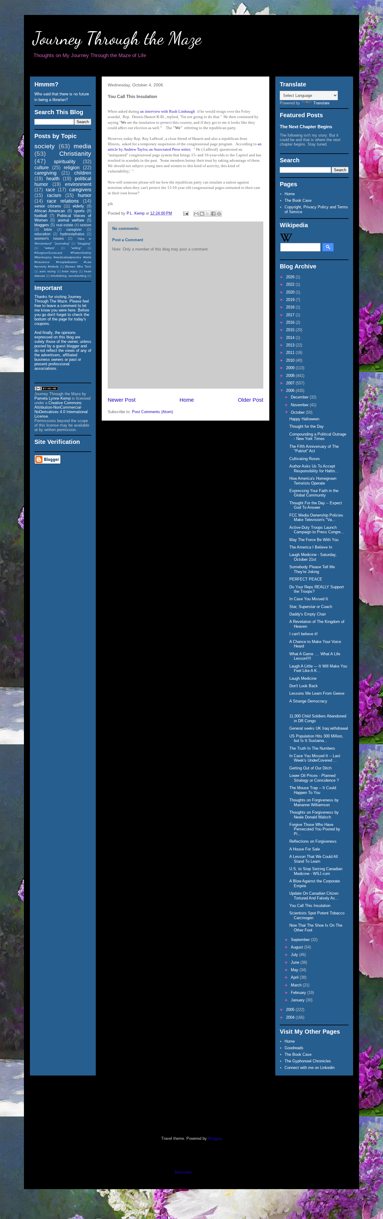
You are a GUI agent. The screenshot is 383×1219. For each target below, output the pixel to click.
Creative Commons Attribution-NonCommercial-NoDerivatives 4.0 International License (61, 409)
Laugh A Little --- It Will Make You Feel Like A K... (318, 668)
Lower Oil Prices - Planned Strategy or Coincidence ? (314, 778)
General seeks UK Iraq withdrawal (318, 728)
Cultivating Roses (304, 458)
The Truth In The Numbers (312, 748)
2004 (291, 1017)
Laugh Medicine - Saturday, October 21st (313, 557)
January (298, 1000)
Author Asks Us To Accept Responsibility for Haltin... (313, 468)
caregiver (74, 229)
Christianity (75, 153)
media (82, 146)
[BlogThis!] (202, 214)
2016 (291, 322)
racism (54, 195)
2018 (291, 307)
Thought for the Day (306, 426)
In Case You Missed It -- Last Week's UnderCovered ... (314, 758)
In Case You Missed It (308, 599)
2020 (291, 292)
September (301, 939)
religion (72, 167)
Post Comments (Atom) (152, 412)
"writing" (76, 248)
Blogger (214, 1138)
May (295, 970)
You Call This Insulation (309, 905)
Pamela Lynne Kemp (52, 398)
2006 (291, 390)
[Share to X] (208, 214)
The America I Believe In (310, 547)
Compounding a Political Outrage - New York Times (317, 436)
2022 (291, 284)
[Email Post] (185, 213)
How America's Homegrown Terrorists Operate (312, 480)
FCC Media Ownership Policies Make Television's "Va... (316, 517)
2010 (291, 360)
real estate (64, 225)
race (50, 189)
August (297, 947)
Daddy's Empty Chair (307, 614)
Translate (321, 103)
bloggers (41, 225)
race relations (63, 201)
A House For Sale (304, 849)
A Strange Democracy (308, 701)
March (297, 985)
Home (187, 400)
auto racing (47, 271)
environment (78, 184)
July (295, 954)
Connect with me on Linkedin (310, 1067)
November (300, 405)
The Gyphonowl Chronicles (308, 1061)
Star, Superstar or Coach (310, 606)
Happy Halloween (304, 419)
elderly (78, 206)
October (298, 412)
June (295, 962)
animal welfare (71, 220)
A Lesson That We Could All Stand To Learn (313, 859)
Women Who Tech (78, 266)
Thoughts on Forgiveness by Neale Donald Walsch (314, 814)
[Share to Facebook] (213, 214)
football (40, 215)
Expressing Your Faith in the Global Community (313, 493)
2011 (291, 352)
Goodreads (294, 1048)
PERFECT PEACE (305, 579)
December (300, 397)
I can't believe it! (303, 634)
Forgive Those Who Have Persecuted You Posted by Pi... (314, 829)
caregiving (45, 172)
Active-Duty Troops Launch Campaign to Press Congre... (316, 529)
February (299, 992)
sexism (85, 225)
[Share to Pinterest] (219, 214)
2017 (291, 315)
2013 (291, 345)
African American (49, 211)
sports (79, 211)
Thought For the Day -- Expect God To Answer (315, 505)
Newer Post (122, 400)
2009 (291, 368)
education (42, 234)
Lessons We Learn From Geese (316, 693)
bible (48, 229)
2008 (291, 375)
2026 (291, 277)
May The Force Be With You (313, 539)
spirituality (64, 161)
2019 (291, 299)
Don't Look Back (303, 686)
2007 (291, 383)
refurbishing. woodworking (68, 275)
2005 (291, 1009)
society (44, 146)
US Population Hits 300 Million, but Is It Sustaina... (316, 738)
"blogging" (84, 243)
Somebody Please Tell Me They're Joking (312, 569)
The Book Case (298, 200)
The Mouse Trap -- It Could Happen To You (312, 790)
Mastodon (183, 1172)
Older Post (250, 400)
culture (41, 167)
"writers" (49, 248)
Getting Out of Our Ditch (310, 768)
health (53, 178)
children (82, 172)
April (295, 977)
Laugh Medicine (303, 678)
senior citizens (47, 206)
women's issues (49, 238)
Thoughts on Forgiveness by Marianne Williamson (314, 802)
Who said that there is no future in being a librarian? (61, 96)
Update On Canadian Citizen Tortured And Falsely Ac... (314, 895)
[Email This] (196, 214)
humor (84, 195)
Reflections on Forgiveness (313, 841)
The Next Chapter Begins (306, 126)
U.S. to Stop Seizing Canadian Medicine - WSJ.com (315, 871)
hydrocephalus (72, 234)
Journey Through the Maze (117, 38)
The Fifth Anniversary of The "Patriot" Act (314, 448)
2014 (291, 337)
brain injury (69, 271)
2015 (291, 330)
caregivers (80, 189)
